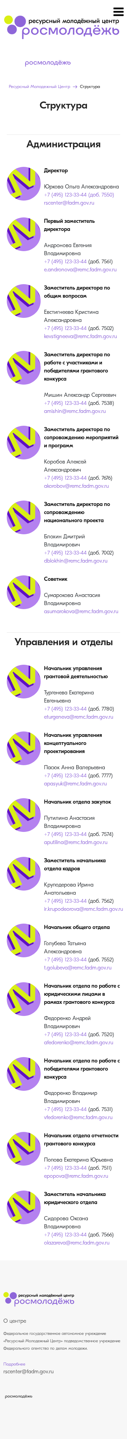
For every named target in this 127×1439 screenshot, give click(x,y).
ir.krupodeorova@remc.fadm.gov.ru (83, 909)
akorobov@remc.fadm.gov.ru (76, 486)
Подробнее (14, 1364)
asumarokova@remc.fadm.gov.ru (81, 611)
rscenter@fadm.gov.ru (69, 203)
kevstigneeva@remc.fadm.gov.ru (80, 336)
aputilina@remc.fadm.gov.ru (75, 842)
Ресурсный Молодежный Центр (39, 87)
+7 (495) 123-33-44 (65, 262)
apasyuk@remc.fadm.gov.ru (75, 784)
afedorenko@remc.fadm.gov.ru (78, 1043)
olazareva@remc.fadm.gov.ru (76, 1243)
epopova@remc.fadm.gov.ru (76, 1176)
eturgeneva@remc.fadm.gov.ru (78, 717)
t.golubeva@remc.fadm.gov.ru (77, 968)
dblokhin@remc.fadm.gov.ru (75, 561)
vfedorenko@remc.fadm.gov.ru (78, 1117)
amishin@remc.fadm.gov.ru (75, 411)
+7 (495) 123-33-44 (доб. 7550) (79, 195)
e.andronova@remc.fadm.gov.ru (80, 270)
